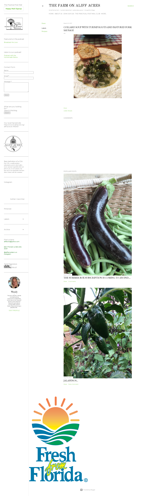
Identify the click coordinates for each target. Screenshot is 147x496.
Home (51, 14)
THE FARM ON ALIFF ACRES (74, 6)
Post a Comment (73, 384)
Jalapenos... (71, 380)
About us (58, 14)
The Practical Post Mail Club (87, 14)
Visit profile (14, 310)
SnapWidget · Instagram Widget (17, 199)
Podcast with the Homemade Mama (11, 56)
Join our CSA (68, 14)
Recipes (44, 31)
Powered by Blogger (89, 490)
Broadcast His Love (11, 42)
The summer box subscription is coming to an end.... (97, 277)
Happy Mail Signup (14, 9)
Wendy (14, 291)
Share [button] (44, 23)
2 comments (72, 281)
